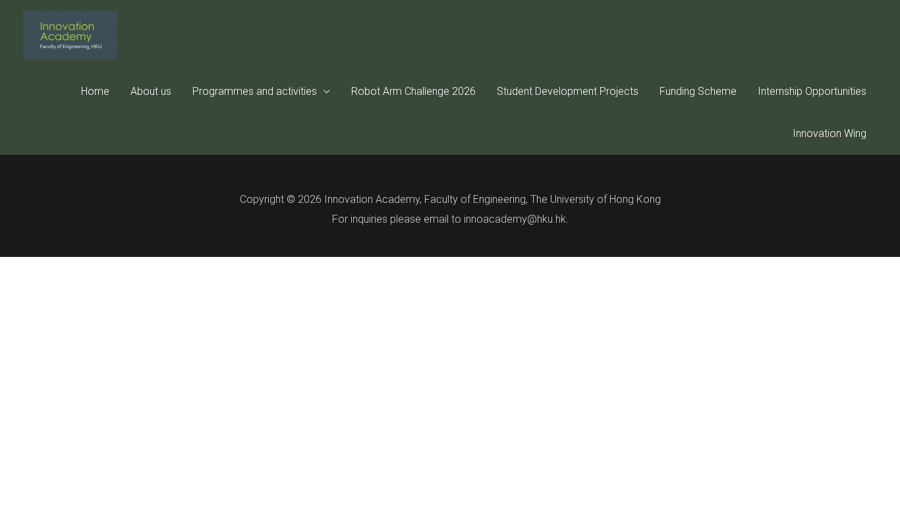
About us (150, 91)
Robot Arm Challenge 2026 (413, 91)
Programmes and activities (254, 91)
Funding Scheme (698, 91)
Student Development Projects (567, 91)
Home (95, 91)
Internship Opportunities (812, 91)
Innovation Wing (829, 133)
